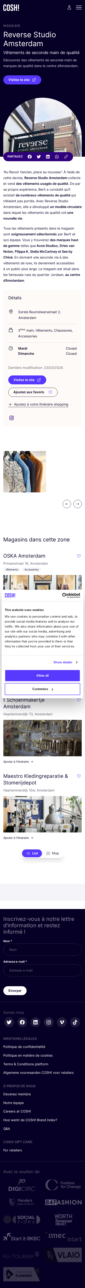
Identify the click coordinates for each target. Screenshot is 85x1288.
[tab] (32, 853)
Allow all (42, 675)
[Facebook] (29, 156)
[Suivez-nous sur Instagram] (49, 1022)
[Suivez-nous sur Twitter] (9, 1022)
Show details (62, 662)
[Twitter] (38, 156)
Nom (7, 941)
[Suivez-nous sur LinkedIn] (35, 1022)
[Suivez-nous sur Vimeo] (62, 1022)
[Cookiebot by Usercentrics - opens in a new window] (62, 595)
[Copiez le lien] (66, 156)
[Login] (69, 7)
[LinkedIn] (47, 156)
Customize (40, 689)
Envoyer (14, 991)
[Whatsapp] (56, 156)
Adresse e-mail (15, 961)
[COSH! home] (11, 7)
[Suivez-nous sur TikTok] (75, 1022)
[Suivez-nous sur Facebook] (22, 1022)
